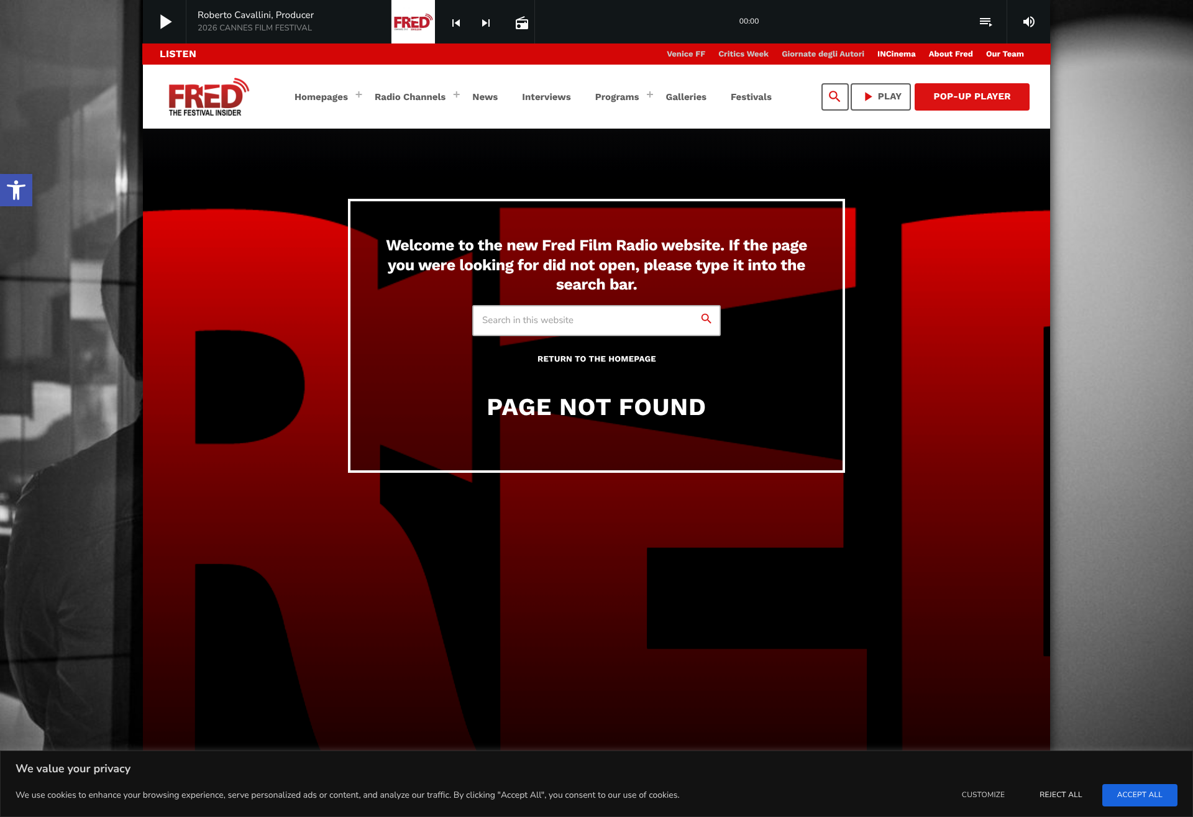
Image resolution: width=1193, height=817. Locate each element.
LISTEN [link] (178, 54)
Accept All (1140, 795)
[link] (16, 190)
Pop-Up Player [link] (972, 96)
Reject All (1061, 795)
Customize (983, 795)
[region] (596, 784)
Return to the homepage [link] (596, 359)
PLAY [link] (881, 96)
